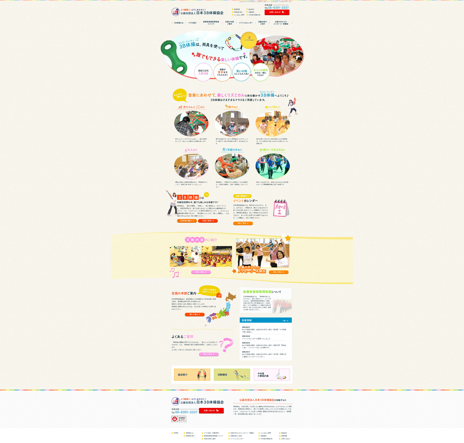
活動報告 (251, 12)
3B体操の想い (238, 12)
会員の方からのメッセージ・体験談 (242, 433)
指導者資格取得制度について (213, 436)
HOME (176, 433)
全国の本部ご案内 (210, 439)
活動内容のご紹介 (236, 436)
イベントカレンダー (237, 439)
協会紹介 (251, 9)
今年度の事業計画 (254, 15)
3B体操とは (189, 433)
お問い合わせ (285, 439)
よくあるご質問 (239, 15)
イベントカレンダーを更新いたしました (256, 339)
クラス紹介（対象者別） (212, 433)
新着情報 (237, 9)
